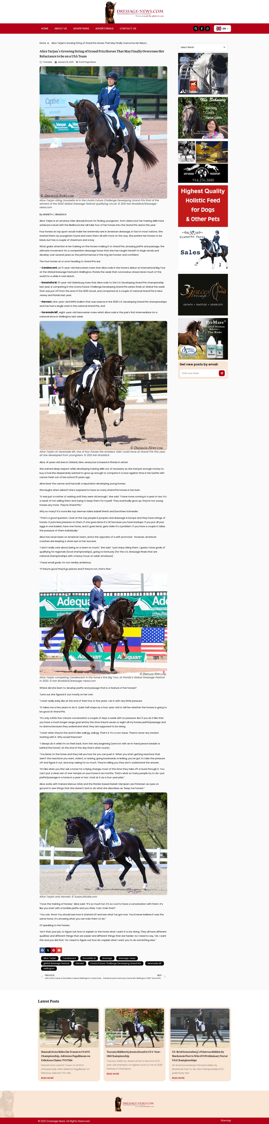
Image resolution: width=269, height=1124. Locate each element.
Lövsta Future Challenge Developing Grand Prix (115, 963)
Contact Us (128, 28)
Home (44, 28)
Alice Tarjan (49, 958)
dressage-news (127, 958)
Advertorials (104, 28)
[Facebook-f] (201, 28)
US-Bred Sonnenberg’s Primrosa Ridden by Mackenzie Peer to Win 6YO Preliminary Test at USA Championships (200, 1055)
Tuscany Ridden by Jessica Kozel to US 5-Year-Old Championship (134, 1053)
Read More (47, 1078)
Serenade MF (155, 963)
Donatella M (89, 958)
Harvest (80, 963)
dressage (107, 958)
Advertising (81, 28)
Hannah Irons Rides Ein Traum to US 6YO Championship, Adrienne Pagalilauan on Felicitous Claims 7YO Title (65, 1055)
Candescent (69, 958)
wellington (48, 968)
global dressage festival (56, 963)
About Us (60, 28)
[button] (42, 950)
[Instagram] (207, 28)
